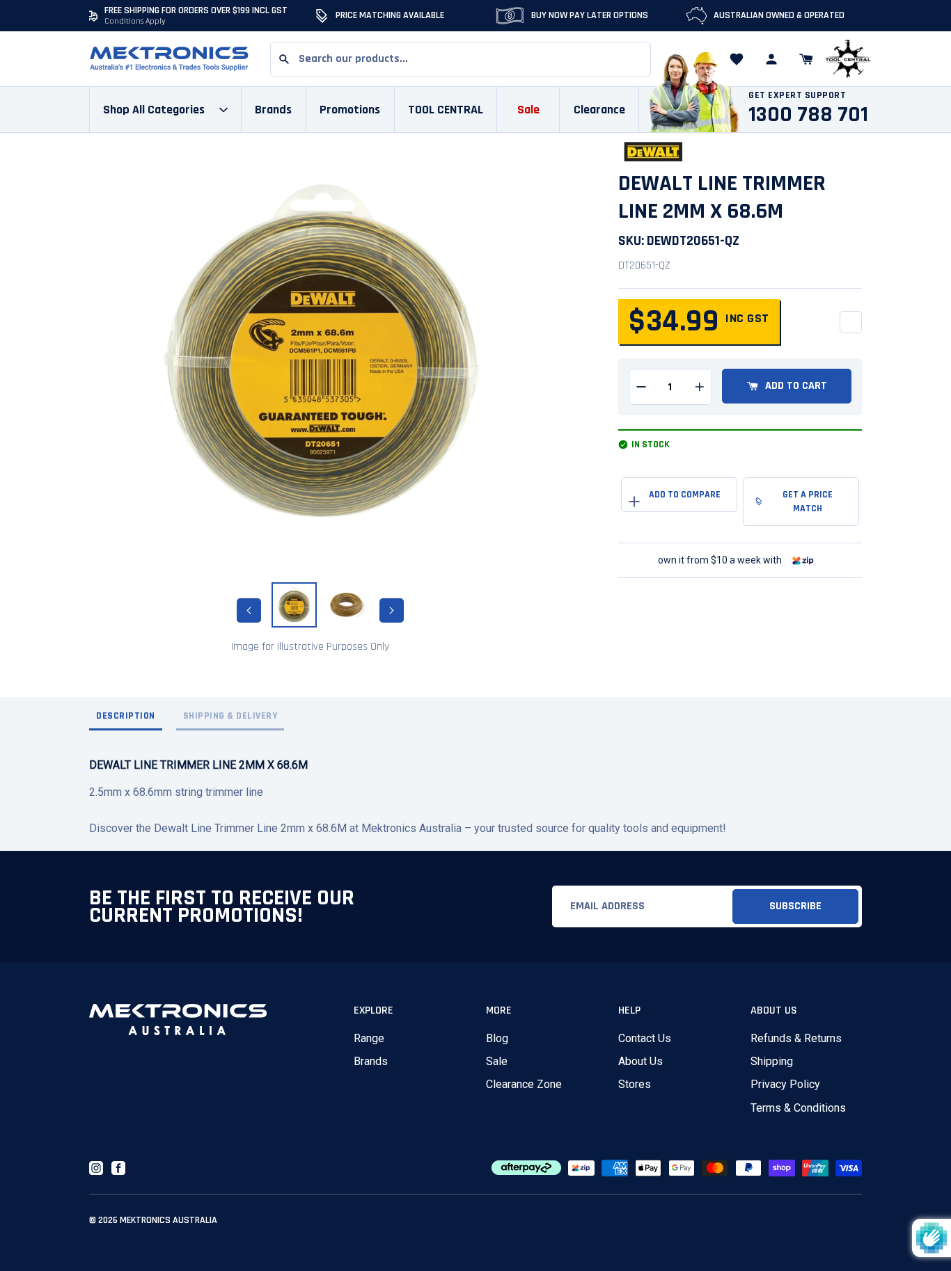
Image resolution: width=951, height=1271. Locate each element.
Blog (497, 1038)
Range (369, 1038)
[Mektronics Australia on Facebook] (118, 1168)
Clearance (599, 110)
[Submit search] (284, 59)
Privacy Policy (785, 1084)
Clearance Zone (524, 1084)
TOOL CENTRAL (445, 110)
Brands (371, 1061)
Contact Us (644, 1038)
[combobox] (460, 59)
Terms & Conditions (798, 1107)
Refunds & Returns (796, 1038)
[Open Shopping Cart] (806, 59)
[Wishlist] (736, 59)
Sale (497, 1061)
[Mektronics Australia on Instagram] (96, 1168)
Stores (634, 1084)
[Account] (771, 59)
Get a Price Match (808, 501)
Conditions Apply (135, 21)
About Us (640, 1061)
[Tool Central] (848, 59)
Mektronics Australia (168, 1220)
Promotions (350, 110)
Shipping (771, 1061)
